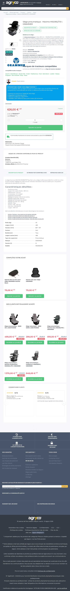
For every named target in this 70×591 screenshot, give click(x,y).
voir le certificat (62, 588)
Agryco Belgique (37, 532)
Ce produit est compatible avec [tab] (37, 172)
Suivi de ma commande (9, 458)
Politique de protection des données (36, 530)
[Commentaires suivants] (64, 403)
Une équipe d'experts (55, 463)
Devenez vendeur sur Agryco (34, 469)
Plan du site (54, 530)
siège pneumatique (29, 37)
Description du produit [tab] (15, 172)
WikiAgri (28, 477)
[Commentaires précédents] (6, 403)
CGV (58, 527)
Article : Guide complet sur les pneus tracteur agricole (22, 217)
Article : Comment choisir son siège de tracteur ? (21, 215)
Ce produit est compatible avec (48, 27)
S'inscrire (64, 486)
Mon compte (53, 456)
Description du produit (30, 27)
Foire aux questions (32, 464)
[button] (48, 3)
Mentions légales (31, 527)
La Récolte (29, 474)
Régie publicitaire (31, 472)
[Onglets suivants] (65, 173)
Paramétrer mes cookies (16, 527)
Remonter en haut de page (35, 427)
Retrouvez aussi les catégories (32, 30)
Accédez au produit (13, 342)
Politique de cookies (16, 530)
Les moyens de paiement (10, 461)
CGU (52, 527)
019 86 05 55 (24, 2)
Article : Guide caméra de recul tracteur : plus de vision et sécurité (26, 219)
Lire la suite (8, 103)
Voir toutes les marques (9, 468)
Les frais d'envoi (7, 463)
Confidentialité (44, 527)
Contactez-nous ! (54, 458)
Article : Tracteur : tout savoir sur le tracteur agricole (22, 214)
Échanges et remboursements (11, 465)
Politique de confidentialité (46, 571)
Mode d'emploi (30, 467)
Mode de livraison (7, 456)
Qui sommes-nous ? (55, 461)
